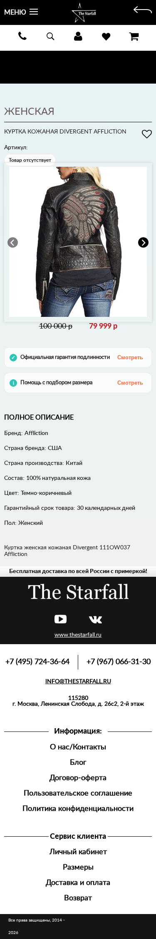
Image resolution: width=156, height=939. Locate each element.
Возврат (78, 898)
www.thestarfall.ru (78, 635)
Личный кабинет (78, 851)
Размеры (78, 867)
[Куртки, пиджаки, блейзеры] (143, 12)
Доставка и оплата (78, 882)
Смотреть (130, 357)
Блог (78, 762)
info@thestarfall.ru (78, 681)
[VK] (95, 620)
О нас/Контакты (78, 747)
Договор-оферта (78, 777)
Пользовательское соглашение (78, 793)
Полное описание (39, 417)
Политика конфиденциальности (78, 808)
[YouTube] (60, 620)
